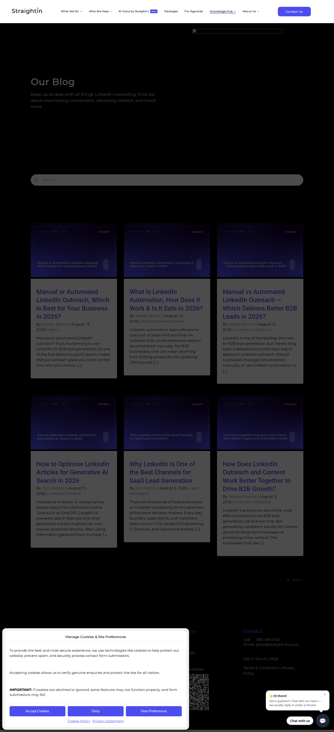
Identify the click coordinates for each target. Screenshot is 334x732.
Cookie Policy (79, 721)
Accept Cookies (37, 711)
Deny (96, 711)
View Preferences (154, 711)
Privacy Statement (108, 721)
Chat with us (300, 721)
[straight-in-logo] (26, 9)
